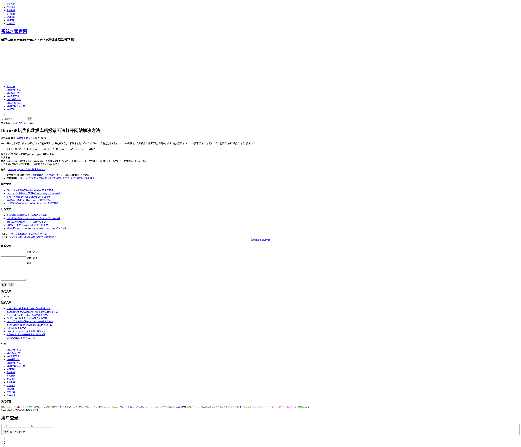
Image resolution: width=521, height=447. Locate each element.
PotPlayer (196, 407)
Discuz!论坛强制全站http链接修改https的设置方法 (30, 190)
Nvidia (17, 407)
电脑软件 (11, 10)
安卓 (81, 407)
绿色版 (259, 407)
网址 (29, 263)
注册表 (244, 407)
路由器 (139, 407)
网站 (288, 407)
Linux (152, 407)
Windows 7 (116, 407)
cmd (178, 407)
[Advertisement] (260, 64)
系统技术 (11, 4)
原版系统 (24, 407)
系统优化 (54, 407)
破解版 (8, 407)
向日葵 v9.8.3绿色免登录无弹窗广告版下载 (27, 318)
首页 (14, 123)
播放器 (293, 407)
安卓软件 (11, 14)
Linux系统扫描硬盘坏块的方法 (21, 338)
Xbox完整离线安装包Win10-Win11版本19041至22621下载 (33, 218)
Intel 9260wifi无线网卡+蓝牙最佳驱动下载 (26, 222)
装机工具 (11, 109)
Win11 (123, 407)
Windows (145, 407)
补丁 (283, 407)
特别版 (65, 407)
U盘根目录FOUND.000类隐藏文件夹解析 (26, 331)
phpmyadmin (20, 169)
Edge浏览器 (99, 407)
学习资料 (11, 17)
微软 (35, 407)
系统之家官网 (14, 31)
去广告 (183, 407)
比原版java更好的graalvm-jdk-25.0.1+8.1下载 (27, 225)
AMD (269, 407)
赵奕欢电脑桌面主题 (16, 328)
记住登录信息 (18, 432)
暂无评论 (30, 138)
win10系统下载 (14, 99)
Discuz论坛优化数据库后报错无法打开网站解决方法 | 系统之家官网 (51, 178)
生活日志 (11, 379)
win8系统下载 (13, 96)
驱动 (209, 407)
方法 (254, 407)
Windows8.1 (73, 407)
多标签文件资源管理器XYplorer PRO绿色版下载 (29, 325)
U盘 (169, 407)
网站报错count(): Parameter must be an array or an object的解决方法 (37, 228)
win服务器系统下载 (16, 106)
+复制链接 (88, 178)
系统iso (189, 407)
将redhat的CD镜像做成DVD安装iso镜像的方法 (28, 308)
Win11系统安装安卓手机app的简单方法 (28, 234)
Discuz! (11, 169)
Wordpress (41, 407)
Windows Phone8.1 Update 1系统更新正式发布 (28, 315)
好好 (37, 175)
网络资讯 (11, 20)
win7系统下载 (13, 93)
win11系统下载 (13, 103)
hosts (91, 407)
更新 (60, 407)
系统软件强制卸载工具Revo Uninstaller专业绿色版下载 (32, 312)
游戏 (48, 407)
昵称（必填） (33, 252)
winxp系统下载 (14, 90)
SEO (30, 407)
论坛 (43, 169)
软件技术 (11, 7)
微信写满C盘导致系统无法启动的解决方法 (27, 215)
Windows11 (131, 407)
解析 (157, 407)
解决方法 (36, 169)
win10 (306, 407)
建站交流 (11, 23)
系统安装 (163, 407)
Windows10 (276, 407)
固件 (264, 407)
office (173, 407)
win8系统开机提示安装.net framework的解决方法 (29, 200)
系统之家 (11, 86)
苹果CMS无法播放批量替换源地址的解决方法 (28, 197)
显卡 (239, 407)
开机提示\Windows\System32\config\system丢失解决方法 (32, 203)
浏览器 (86, 407)
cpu (13, 407)
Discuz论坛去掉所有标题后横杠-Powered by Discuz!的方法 (34, 193)
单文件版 (223, 407)
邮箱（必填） (33, 258)
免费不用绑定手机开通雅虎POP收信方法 (26, 334)
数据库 (29, 169)
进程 (3, 407)
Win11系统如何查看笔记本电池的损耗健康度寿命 (33, 237)
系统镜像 (300, 407)
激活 (250, 407)
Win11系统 (232, 407)
